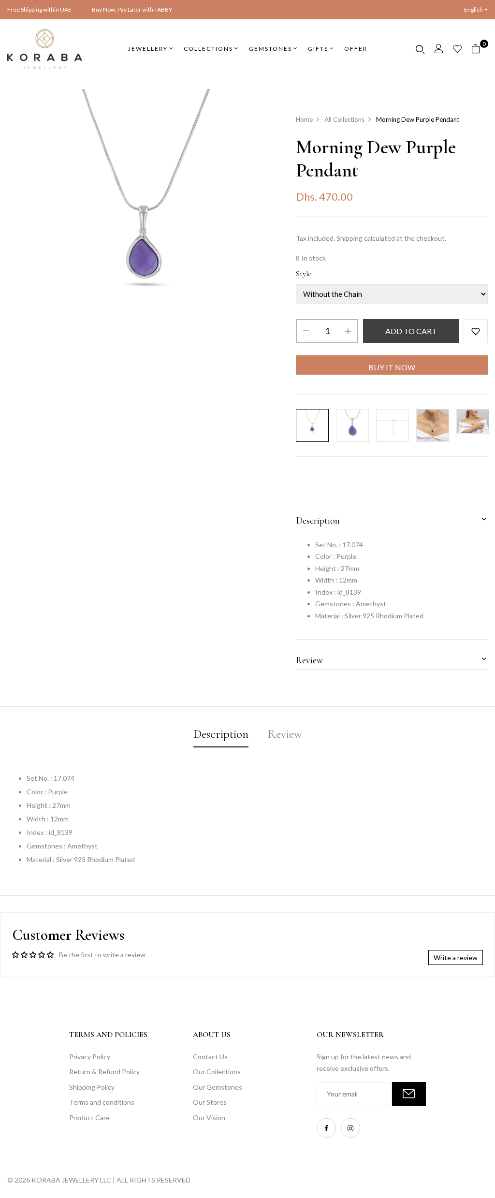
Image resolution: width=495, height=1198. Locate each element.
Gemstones (270, 48)
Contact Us (210, 1056)
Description (318, 520)
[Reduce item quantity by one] (306, 331)
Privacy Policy (89, 1056)
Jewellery (148, 48)
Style (303, 273)
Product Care (89, 1117)
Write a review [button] (456, 957)
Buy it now (391, 367)
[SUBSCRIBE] (409, 1094)
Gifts (318, 48)
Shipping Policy (92, 1087)
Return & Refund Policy (104, 1071)
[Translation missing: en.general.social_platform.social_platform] (326, 1128)
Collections (208, 48)
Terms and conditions (101, 1102)
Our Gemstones (217, 1087)
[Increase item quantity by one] (348, 331)
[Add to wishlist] (476, 331)
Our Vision (209, 1117)
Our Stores (210, 1102)
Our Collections (217, 1071)
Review (309, 660)
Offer (355, 48)
